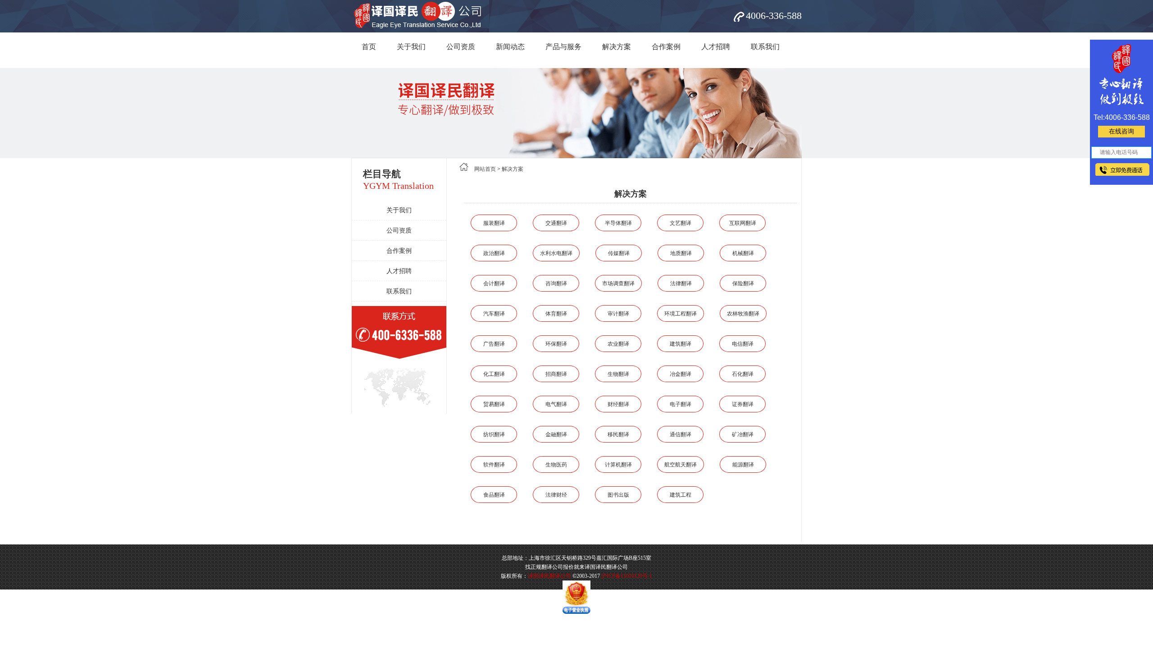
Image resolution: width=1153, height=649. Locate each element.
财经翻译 (618, 404)
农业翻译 (618, 344)
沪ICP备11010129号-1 (626, 576)
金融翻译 (556, 434)
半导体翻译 (618, 223)
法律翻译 (681, 283)
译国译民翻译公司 (549, 576)
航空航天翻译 (680, 465)
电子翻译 (680, 404)
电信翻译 (743, 344)
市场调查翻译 (618, 283)
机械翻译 (743, 253)
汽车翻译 (494, 314)
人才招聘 (715, 46)
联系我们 (765, 46)
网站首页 (485, 169)
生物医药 (556, 465)
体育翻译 (556, 314)
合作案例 (666, 46)
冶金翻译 (680, 374)
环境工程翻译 (680, 314)
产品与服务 (563, 46)
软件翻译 (494, 465)
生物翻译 (618, 374)
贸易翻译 (494, 404)
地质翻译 (681, 253)
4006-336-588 (774, 15)
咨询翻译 (556, 283)
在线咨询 (1121, 131)
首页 (369, 46)
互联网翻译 (742, 223)
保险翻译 (743, 283)
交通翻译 (556, 223)
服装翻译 (494, 223)
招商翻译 (556, 374)
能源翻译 (743, 465)
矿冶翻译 (743, 434)
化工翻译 (494, 374)
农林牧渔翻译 (743, 314)
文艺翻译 (680, 223)
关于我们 (411, 46)
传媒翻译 (619, 253)
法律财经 (556, 495)
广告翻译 (494, 344)
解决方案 (616, 46)
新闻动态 (510, 46)
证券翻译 (743, 404)
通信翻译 (680, 434)
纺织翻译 (494, 434)
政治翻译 (494, 253)
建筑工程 (680, 495)
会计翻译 (494, 283)
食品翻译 (494, 495)
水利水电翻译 (556, 253)
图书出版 (618, 495)
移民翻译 (618, 434)
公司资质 (460, 46)
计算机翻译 (618, 465)
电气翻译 (556, 404)
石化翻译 (743, 374)
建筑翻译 (680, 344)
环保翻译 (556, 344)
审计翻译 (618, 314)
